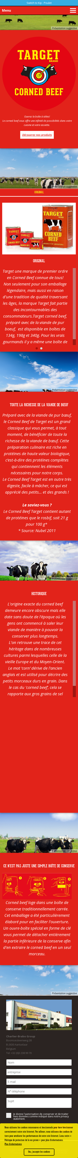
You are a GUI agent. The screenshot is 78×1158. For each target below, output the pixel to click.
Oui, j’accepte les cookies (39, 1152)
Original (39, 192)
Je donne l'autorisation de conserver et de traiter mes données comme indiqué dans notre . (41, 1116)
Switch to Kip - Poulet (39, 3)
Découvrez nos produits (37, 135)
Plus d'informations (13, 1144)
